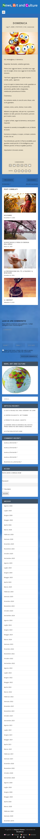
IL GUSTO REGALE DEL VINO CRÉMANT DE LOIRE (20, 410)
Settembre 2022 (9, 663)
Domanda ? (13, 447)
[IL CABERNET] (20, 287)
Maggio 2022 (8, 682)
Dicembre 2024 (9, 601)
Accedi (5, 493)
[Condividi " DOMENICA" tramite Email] (30, 165)
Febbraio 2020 (8, 811)
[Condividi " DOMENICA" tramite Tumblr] (18, 165)
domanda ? (13, 443)
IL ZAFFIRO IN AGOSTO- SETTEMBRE (16, 415)
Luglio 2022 (8, 673)
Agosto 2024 (8, 620)
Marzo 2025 (8, 587)
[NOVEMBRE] (20, 203)
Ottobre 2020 (8, 773)
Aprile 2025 (7, 582)
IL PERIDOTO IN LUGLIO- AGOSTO (15, 420)
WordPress (19, 832)
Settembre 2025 (9, 558)
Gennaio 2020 (8, 816)
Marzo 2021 (8, 749)
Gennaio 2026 (8, 539)
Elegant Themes (19, 829)
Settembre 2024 (9, 615)
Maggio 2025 (8, 577)
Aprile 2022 (7, 687)
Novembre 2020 (9, 768)
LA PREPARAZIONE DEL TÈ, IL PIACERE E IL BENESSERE (18, 272)
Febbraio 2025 (8, 592)
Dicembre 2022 (9, 649)
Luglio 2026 (8, 511)
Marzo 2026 (8, 530)
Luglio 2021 (8, 730)
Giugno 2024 (8, 630)
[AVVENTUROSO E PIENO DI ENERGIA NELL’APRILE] (20, 230)
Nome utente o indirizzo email (11, 473)
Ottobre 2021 (8, 716)
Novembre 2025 (9, 549)
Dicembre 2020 (9, 763)
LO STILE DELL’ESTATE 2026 (13, 431)
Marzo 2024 (8, 639)
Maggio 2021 (8, 740)
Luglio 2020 (8, 787)
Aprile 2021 (7, 744)
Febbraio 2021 (8, 754)
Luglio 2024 (8, 625)
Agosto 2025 (8, 563)
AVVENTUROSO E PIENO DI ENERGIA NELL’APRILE (16, 243)
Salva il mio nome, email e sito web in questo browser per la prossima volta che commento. (17, 351)
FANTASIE (19, 27)
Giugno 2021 (8, 735)
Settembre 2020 (9, 778)
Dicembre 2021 (9, 706)
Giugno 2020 (8, 792)
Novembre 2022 (9, 654)
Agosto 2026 (8, 506)
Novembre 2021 (9, 711)
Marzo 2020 (8, 806)
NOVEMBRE (8, 215)
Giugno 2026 (8, 515)
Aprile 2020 (7, 802)
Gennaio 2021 (8, 759)
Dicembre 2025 (9, 544)
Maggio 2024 (8, 635)
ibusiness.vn (8, 462)
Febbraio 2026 (8, 534)
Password (5, 481)
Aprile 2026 (7, 525)
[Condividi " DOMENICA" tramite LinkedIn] (26, 165)
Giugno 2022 (8, 678)
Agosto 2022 (8, 668)
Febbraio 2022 (8, 697)
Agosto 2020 (8, 783)
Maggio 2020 (8, 797)
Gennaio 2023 (8, 644)
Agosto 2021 (8, 725)
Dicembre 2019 (9, 821)
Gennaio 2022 (8, 701)
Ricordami (7, 489)
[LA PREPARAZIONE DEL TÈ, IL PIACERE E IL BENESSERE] (20, 258)
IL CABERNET (8, 300)
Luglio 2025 (8, 568)
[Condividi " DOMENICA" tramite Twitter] (14, 165)
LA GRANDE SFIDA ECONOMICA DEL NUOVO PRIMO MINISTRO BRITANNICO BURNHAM (18, 425)
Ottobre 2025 (8, 553)
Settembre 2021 (9, 720)
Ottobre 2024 (8, 611)
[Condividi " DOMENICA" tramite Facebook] (10, 165)
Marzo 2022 (8, 692)
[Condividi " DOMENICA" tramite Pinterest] (22, 165)
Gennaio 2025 (8, 596)
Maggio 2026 (8, 520)
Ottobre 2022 (8, 658)
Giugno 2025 (8, 573)
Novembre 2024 (9, 606)
